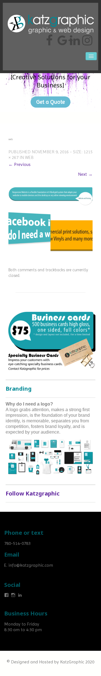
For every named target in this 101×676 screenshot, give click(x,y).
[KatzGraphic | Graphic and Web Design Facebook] (49, 38)
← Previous (19, 164)
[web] (50, 195)
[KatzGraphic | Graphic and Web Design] (50, 12)
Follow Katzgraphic (32, 493)
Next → (85, 174)
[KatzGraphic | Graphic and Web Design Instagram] (86, 38)
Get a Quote (50, 102)
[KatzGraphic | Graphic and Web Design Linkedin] (74, 38)
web (29, 157)
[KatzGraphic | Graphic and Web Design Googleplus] (62, 38)
